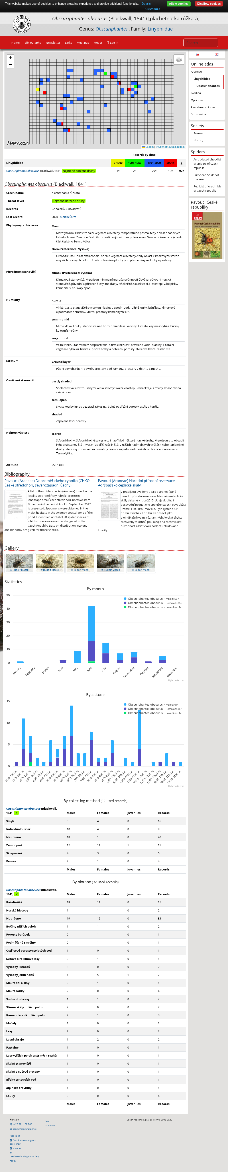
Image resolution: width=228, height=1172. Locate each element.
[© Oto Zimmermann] (16, 505)
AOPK (13, 1160)
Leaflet (149, 146)
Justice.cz (15, 1135)
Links (68, 43)
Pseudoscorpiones (203, 107)
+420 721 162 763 (22, 1124)
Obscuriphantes (208, 86)
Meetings (83, 43)
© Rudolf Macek (19, 569)
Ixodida (196, 93)
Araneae (196, 72)
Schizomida (198, 114)
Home (15, 43)
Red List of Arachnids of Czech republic (207, 188)
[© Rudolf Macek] (19, 563)
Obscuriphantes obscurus (23, 809)
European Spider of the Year (206, 177)
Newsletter (53, 43)
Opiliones (197, 100)
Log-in (113, 43)
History (198, 140)
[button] (61, 124)
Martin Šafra (68, 217)
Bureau (198, 133)
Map (47, 1121)
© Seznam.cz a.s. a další (170, 146)
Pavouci (16, 1148)
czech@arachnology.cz (24, 1128)
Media (98, 43)
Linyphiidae (160, 29)
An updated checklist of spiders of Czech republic (207, 163)
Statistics (50, 1125)
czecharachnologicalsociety (24, 1156)
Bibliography (32, 43)
